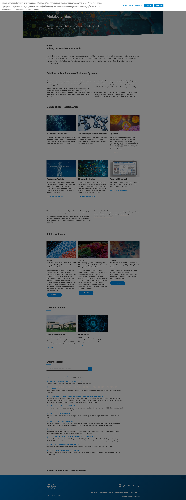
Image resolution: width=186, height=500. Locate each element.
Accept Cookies (159, 5)
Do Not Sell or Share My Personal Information (132, 5)
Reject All (149, 5)
